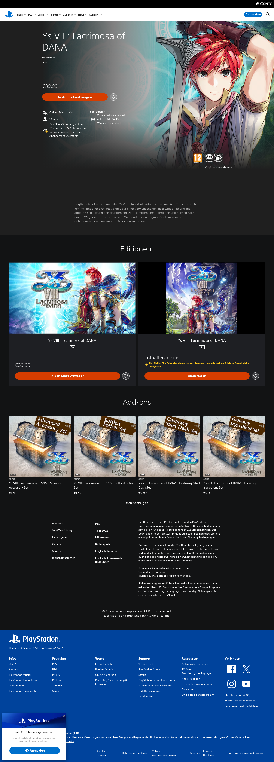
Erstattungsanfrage (149, 691)
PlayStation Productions (23, 680)
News (81, 14)
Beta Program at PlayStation (241, 706)
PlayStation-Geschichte (23, 691)
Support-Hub (145, 664)
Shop (20, 14)
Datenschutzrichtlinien (135, 753)
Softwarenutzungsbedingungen (246, 753)
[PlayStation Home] (9, 14)
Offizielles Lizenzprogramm (198, 695)
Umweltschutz (103, 664)
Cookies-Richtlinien (209, 753)
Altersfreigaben (191, 678)
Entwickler (188, 689)
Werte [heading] (99, 658)
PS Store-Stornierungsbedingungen (197, 671)
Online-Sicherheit (105, 675)
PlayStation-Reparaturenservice (157, 680)
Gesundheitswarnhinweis (197, 684)
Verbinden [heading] (232, 658)
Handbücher (145, 696)
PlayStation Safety (149, 669)
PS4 (54, 669)
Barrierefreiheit (104, 669)
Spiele (41, 14)
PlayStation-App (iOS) (237, 695)
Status (142, 675)
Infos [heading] (12, 658)
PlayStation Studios (20, 675)
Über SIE (14, 664)
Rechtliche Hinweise (102, 753)
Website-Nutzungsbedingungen (164, 753)
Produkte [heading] (59, 658)
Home (12, 648)
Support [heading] (144, 658)
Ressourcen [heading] (190, 658)
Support (93, 14)
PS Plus (54, 14)
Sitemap (195, 753)
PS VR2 (56, 675)
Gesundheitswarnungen (152, 572)
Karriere (13, 669)
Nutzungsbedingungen (195, 664)
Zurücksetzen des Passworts (155, 685)
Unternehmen (17, 685)
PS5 (30, 14)
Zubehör (68, 14)
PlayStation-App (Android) (240, 700)
